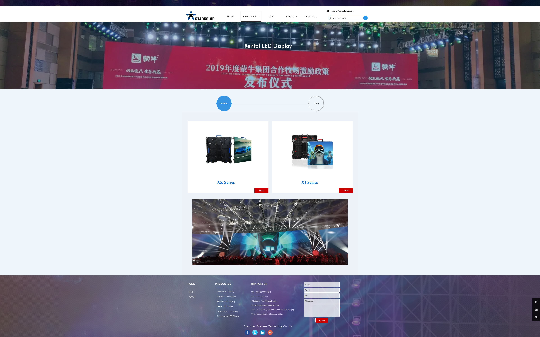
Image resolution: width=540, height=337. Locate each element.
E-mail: (254, 305)
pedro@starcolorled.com (268, 305)
